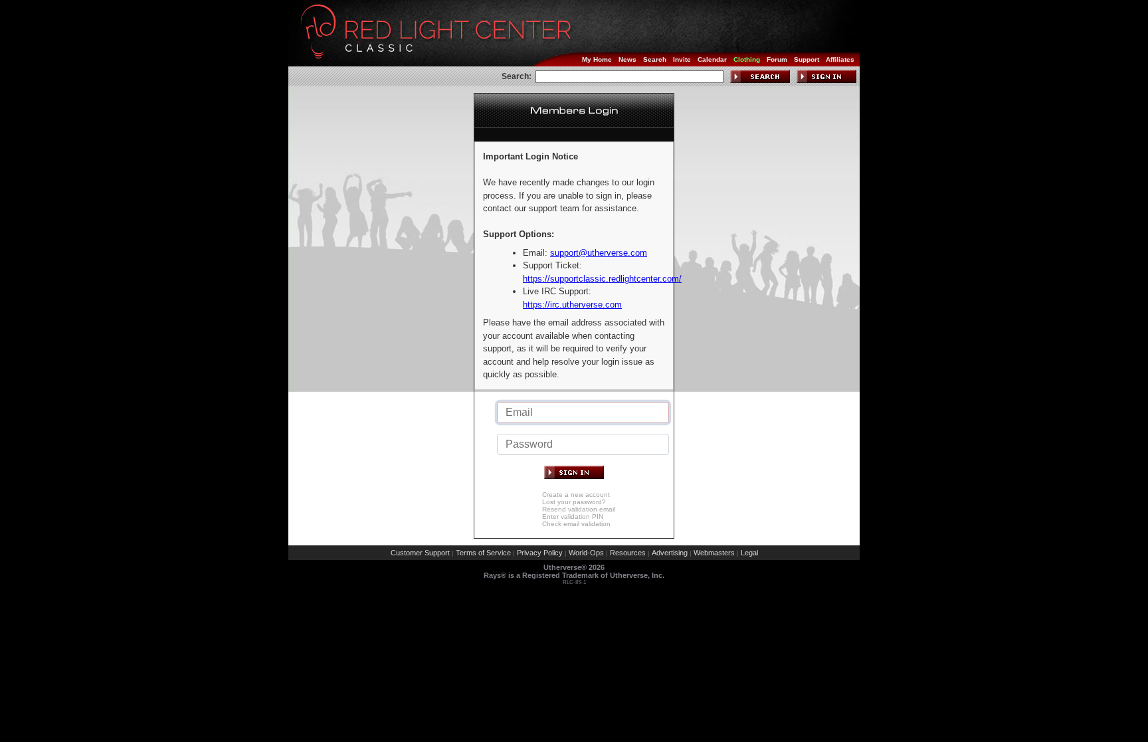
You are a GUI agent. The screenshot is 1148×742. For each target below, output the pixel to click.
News (627, 59)
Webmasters (714, 553)
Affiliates (840, 59)
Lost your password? (574, 502)
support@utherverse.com (598, 253)
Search (654, 59)
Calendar (712, 59)
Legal (749, 553)
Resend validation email (578, 509)
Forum (777, 59)
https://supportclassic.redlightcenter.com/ (602, 279)
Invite (682, 59)
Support (806, 59)
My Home (597, 59)
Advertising (670, 553)
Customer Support (420, 553)
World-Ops (586, 553)
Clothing (746, 59)
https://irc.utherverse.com (572, 305)
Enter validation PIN (572, 516)
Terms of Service (483, 553)
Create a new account (576, 494)
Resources (628, 553)
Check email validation (576, 523)
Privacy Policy (540, 553)
